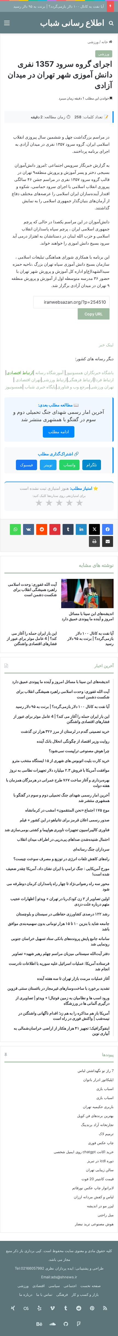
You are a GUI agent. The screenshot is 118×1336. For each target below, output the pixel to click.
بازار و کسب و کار (85, 1294)
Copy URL (94, 314)
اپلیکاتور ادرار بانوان (98, 1079)
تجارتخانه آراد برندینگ (97, 1125)
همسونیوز (13, 386)
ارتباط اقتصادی (20, 372)
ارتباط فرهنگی (80, 379)
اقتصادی (38, 1286)
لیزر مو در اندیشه (100, 1206)
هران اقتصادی (28, 379)
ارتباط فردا (104, 379)
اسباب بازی (105, 1088)
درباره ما (25, 1294)
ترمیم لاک (106, 1134)
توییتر (48, 464)
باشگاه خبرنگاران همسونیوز (90, 372)
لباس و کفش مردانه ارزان (94, 1197)
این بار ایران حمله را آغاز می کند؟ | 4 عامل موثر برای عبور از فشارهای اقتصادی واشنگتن (32, 638)
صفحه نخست (90, 1286)
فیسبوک (26, 464)
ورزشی (93, 42)
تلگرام (91, 464)
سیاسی (54, 1286)
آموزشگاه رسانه (49, 372)
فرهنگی (62, 1294)
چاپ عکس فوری (101, 1143)
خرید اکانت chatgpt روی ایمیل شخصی (84, 1152)
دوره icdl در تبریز (100, 1161)
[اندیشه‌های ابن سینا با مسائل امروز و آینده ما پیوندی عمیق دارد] (87, 593)
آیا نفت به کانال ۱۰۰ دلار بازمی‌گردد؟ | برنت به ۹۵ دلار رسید (58, 6)
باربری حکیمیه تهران (98, 1106)
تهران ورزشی (102, 386)
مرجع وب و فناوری (73, 386)
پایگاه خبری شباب (40, 386)
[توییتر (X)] (94, 529)
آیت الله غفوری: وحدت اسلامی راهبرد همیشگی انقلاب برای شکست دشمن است (32, 589)
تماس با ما (44, 1294)
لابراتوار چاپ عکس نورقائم (93, 1188)
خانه (105, 42)
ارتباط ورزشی (54, 379)
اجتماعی (70, 1286)
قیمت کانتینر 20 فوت (98, 1179)
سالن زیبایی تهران (100, 1170)
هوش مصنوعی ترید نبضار (94, 1224)
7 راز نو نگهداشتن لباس (96, 1070)
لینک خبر (106, 344)
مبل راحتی (106, 1215)
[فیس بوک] (107, 529)
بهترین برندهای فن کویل (95, 1116)
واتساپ (69, 464)
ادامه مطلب (58, 431)
